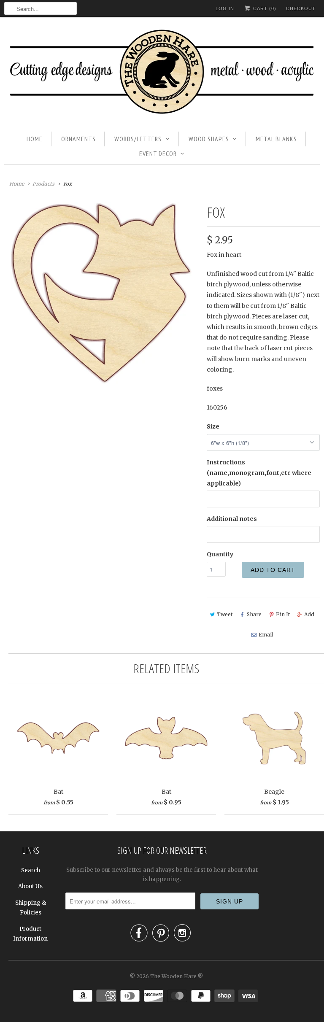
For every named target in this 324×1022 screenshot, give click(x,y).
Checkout (301, 8)
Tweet (224, 614)
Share (254, 614)
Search (30, 870)
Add (309, 614)
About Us (30, 886)
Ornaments (78, 139)
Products (43, 184)
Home (35, 139)
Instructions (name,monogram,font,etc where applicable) (259, 472)
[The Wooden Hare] (162, 73)
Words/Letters (138, 139)
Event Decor (158, 153)
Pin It (283, 614)
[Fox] (101, 293)
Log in (225, 8)
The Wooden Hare (173, 976)
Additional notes (232, 519)
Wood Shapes (209, 139)
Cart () (263, 8)
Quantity (220, 554)
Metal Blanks (276, 139)
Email (266, 634)
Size (213, 426)
